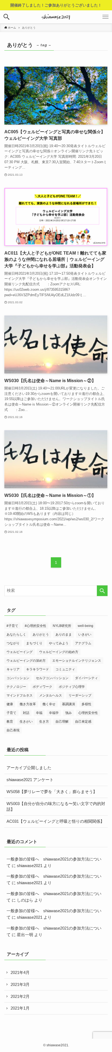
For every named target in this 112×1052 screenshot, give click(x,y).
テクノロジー (16, 687)
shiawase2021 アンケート (30, 780)
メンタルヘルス (50, 695)
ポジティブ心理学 (72, 687)
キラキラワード (37, 669)
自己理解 (62, 721)
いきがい (84, 634)
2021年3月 (20, 984)
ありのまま (63, 634)
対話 (26, 713)
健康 (10, 704)
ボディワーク (42, 687)
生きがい (26, 721)
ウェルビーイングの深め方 (26, 661)
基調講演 (68, 704)
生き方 (44, 721)
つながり (13, 643)
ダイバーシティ (86, 678)
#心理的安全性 (35, 626)
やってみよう (59, 643)
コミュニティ (65, 669)
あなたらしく (16, 634)
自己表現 (13, 730)
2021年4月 (20, 972)
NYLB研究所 (62, 626)
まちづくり (34, 643)
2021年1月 (20, 1008)
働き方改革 (28, 704)
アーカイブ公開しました (29, 768)
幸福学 (54, 713)
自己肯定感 (83, 721)
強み (68, 713)
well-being (85, 626)
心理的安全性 (88, 713)
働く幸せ (48, 704)
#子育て (12, 626)
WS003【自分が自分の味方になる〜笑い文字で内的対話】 (56, 807)
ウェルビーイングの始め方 (58, 652)
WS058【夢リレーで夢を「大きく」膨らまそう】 (52, 792)
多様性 (86, 704)
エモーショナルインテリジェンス (76, 661)
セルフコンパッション (52, 678)
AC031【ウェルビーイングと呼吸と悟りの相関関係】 (55, 821)
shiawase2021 (29, 866)
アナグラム (83, 643)
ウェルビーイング (20, 652)
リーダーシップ (80, 695)
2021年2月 (20, 996)
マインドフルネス (20, 695)
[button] (6, 16)
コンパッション (18, 678)
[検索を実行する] (102, 590)
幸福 (39, 713)
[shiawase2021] (56, 16)
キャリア (13, 669)
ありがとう (41, 634)
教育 (10, 721)
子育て (11, 713)
